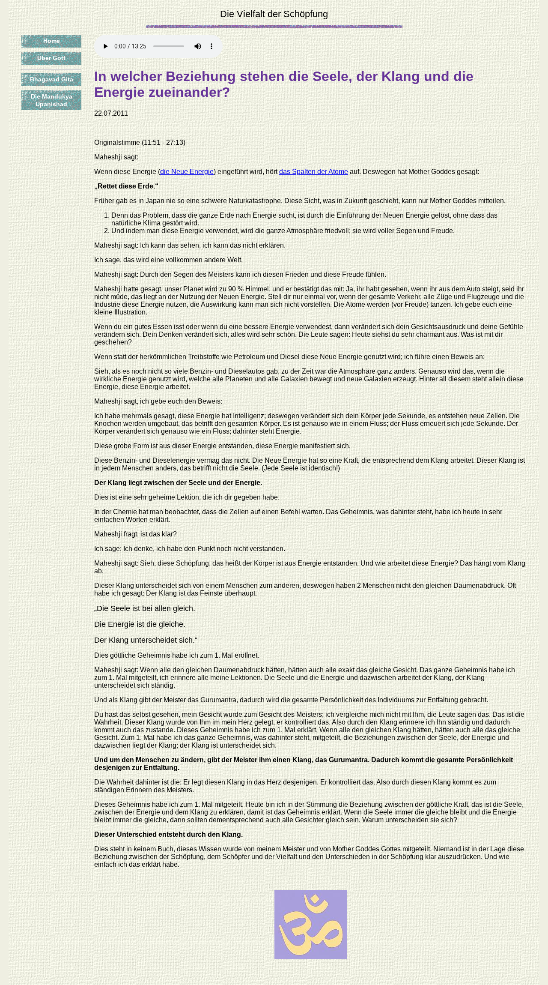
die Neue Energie (187, 171)
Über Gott (51, 57)
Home (51, 40)
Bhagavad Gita (51, 79)
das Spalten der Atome (313, 171)
